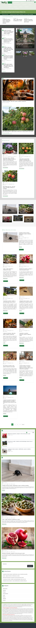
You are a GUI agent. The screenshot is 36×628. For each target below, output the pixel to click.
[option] (19, 14)
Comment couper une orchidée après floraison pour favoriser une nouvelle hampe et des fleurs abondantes (8, 49)
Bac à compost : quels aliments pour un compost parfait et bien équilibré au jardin (16, 128)
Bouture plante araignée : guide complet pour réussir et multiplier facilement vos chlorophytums (8, 66)
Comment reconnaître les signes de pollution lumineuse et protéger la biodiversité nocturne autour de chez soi (9, 402)
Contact (17, 8)
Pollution (15, 6)
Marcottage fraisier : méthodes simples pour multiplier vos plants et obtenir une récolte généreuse (9, 159)
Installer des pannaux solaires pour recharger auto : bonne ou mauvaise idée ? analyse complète (9, 32)
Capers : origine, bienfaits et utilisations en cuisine (19, 14)
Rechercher (5, 563)
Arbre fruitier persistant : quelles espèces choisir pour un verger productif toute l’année (17, 101)
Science (20, 6)
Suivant (23, 424)
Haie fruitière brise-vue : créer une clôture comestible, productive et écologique (9, 187)
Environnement (17, 4)
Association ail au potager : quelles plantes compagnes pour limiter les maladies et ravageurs (8, 57)
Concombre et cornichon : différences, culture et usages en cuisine (25, 334)
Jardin (30, 4)
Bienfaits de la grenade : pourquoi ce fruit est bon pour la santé (28, 20)
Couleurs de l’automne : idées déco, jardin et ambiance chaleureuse (9, 334)
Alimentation (16, 2)
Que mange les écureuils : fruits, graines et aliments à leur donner (24, 41)
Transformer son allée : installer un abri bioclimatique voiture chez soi (17, 219)
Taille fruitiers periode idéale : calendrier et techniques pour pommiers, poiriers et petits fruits (25, 160)
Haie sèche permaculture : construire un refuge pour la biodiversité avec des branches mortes (8, 40)
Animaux (23, 2)
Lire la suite (21, 249)
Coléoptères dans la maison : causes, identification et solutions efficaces (28, 220)
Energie (10, 4)
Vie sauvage (10, 8)
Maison (9, 6)
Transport (27, 6)
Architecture (29, 2)
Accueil (9, 2)
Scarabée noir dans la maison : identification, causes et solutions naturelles (10, 211)
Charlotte (20, 45)
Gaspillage (24, 4)
